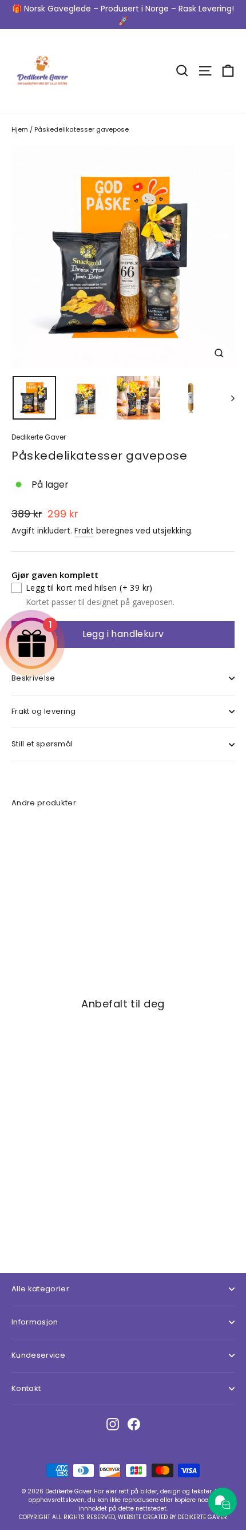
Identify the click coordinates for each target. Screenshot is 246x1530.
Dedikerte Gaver (38, 437)
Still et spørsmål (42, 744)
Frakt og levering (43, 711)
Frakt (84, 530)
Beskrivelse (33, 678)
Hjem (19, 129)
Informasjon (34, 1321)
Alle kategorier (40, 1288)
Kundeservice (38, 1355)
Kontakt (26, 1388)
